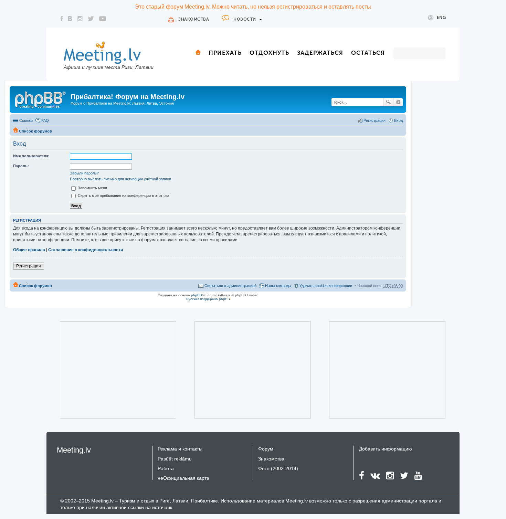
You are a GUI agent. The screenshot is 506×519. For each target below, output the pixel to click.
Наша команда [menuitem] (278, 286)
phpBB (196, 295)
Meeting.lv (74, 450)
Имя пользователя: (31, 156)
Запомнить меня (92, 188)
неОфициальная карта (183, 478)
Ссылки (26, 120)
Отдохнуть (269, 52)
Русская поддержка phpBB (208, 299)
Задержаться (320, 52)
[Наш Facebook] (61, 18)
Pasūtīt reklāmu (175, 459)
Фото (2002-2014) (278, 468)
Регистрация (28, 266)
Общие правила (29, 249)
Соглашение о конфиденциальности (85, 249)
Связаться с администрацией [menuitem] (230, 286)
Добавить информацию (385, 449)
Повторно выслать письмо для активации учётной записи (120, 179)
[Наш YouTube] (102, 18)
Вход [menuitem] (398, 120)
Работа (166, 468)
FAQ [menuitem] (45, 120)
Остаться (368, 52)
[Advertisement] (108, 370)
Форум (265, 449)
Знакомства (193, 19)
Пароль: (21, 166)
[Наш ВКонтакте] (70, 18)
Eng (441, 17)
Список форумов (35, 131)
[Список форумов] (41, 99)
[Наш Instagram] (80, 18)
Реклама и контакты (180, 449)
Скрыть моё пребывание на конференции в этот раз (123, 195)
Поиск (388, 102)
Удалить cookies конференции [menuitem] (325, 286)
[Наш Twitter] (91, 18)
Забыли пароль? (84, 173)
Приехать (225, 52)
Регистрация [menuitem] (374, 120)
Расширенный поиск (398, 102)
